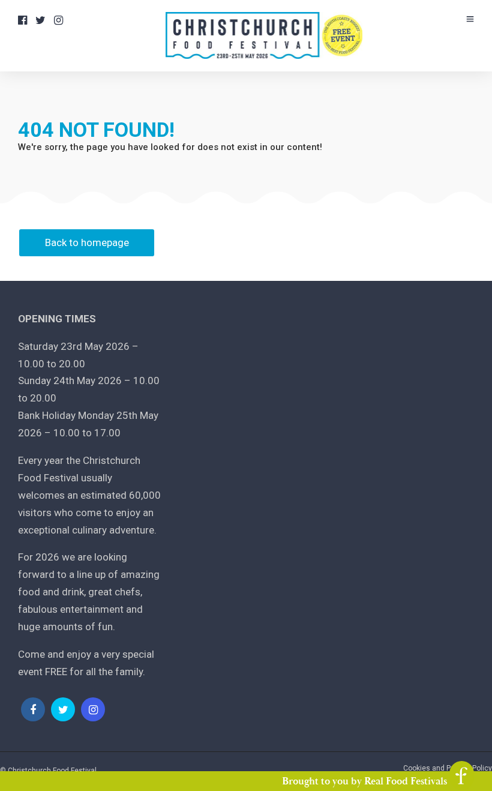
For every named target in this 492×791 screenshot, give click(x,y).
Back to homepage (87, 242)
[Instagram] (58, 20)
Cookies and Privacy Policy (447, 768)
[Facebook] (33, 709)
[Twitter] (63, 709)
